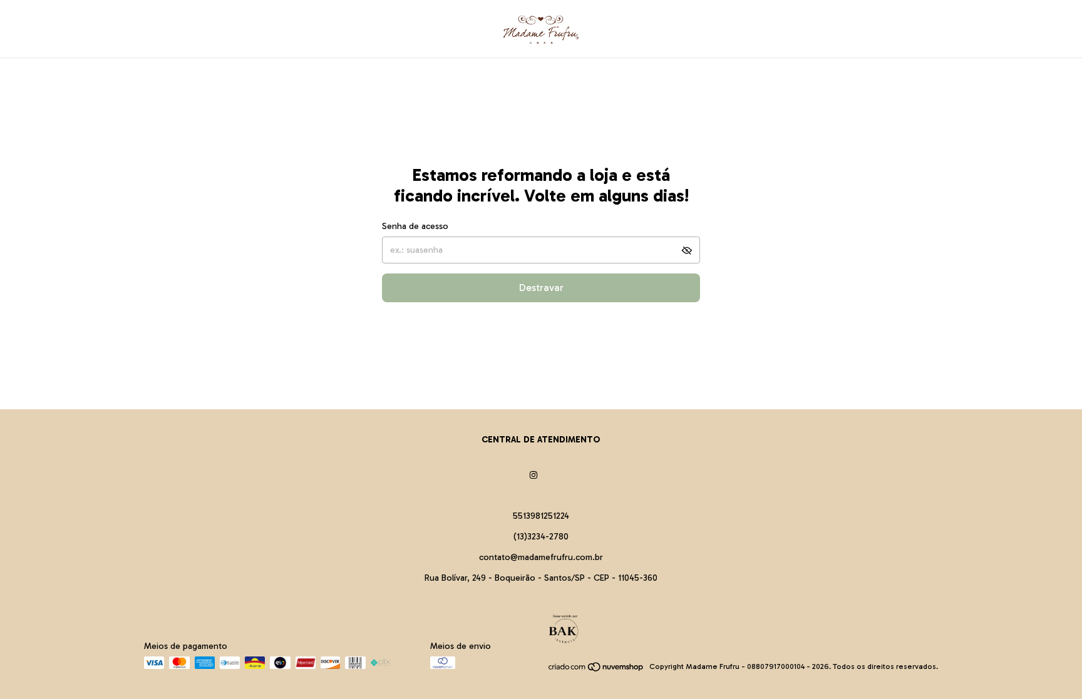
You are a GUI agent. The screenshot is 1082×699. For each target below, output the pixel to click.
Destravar (541, 287)
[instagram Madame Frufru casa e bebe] (533, 475)
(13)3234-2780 (541, 536)
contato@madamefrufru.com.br (541, 557)
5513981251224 (541, 516)
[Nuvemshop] (596, 669)
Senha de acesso (415, 226)
